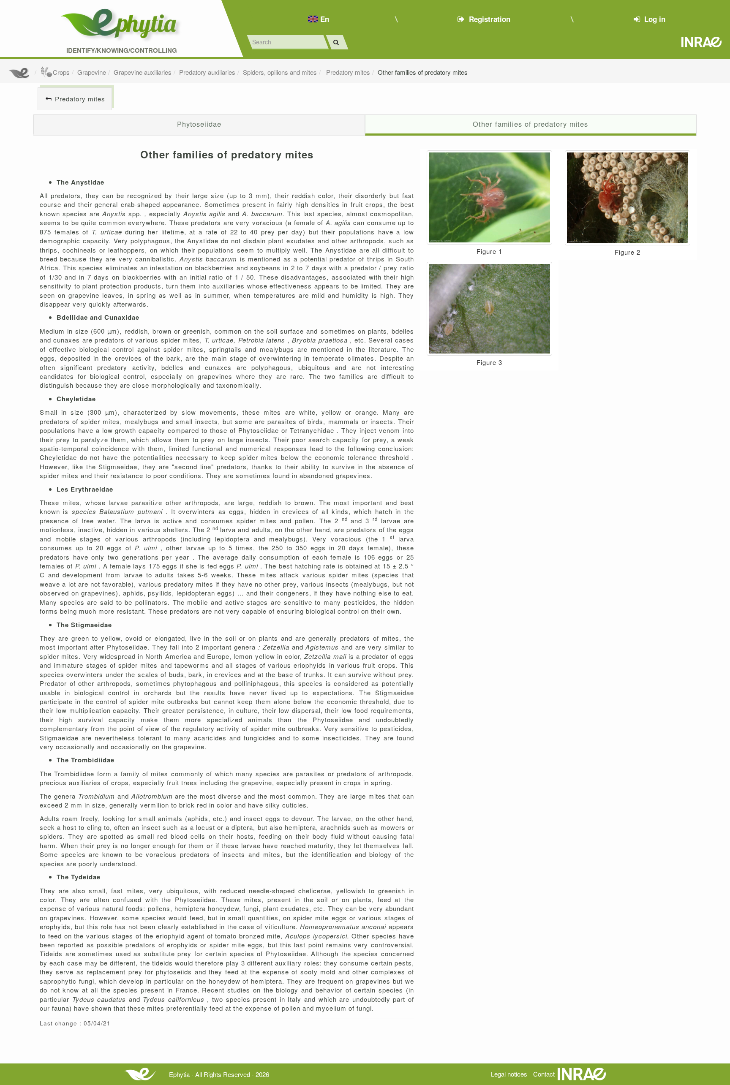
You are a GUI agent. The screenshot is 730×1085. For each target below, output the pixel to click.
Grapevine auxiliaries (143, 72)
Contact (544, 1073)
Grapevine (91, 72)
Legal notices (509, 1073)
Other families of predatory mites (423, 72)
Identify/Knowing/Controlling (121, 50)
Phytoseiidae (199, 124)
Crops (61, 72)
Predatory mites (347, 72)
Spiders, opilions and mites (280, 72)
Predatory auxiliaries (207, 72)
